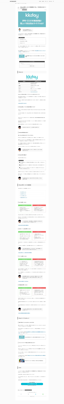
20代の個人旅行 (13, 1)
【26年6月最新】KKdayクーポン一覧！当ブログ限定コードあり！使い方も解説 (35, 56)
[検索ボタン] (53, 1)
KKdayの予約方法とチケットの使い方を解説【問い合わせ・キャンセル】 (35, 337)
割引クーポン (22, 390)
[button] (21, 394)
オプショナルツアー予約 (28, 390)
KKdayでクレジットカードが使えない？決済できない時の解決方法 (34, 360)
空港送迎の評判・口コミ (24, 197)
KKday (19, 390)
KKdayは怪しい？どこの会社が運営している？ (27, 64)
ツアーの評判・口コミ (23, 195)
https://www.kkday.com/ (34, 91)
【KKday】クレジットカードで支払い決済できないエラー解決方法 (36, 355)
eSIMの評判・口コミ (23, 193)
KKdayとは (22, 63)
